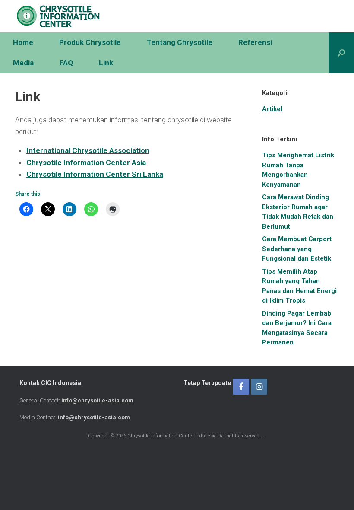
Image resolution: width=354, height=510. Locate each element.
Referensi (255, 42)
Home (23, 42)
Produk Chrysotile (90, 42)
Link (106, 62)
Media (23, 62)
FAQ (66, 62)
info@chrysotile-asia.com (97, 400)
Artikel (272, 109)
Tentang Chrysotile (179, 42)
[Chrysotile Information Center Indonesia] (58, 16)
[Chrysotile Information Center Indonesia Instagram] (259, 387)
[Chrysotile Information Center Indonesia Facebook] (241, 387)
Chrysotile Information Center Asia (86, 162)
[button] (341, 52)
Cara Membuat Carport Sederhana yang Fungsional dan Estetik (297, 248)
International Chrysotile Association (87, 150)
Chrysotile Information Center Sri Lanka (94, 174)
